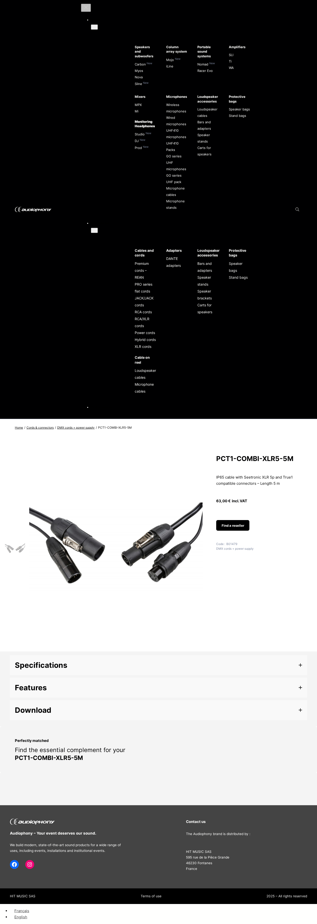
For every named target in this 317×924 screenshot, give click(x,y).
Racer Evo (205, 71)
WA (231, 68)
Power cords (145, 333)
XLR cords (143, 346)
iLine (169, 66)
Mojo (170, 60)
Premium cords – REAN (142, 270)
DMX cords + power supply (76, 427)
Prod (138, 148)
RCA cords (143, 312)
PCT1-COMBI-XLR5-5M (49, 757)
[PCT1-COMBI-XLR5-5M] (115, 646)
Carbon (140, 64)
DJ (137, 141)
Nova (139, 77)
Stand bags (237, 116)
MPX (138, 105)
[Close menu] (86, 8)
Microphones (176, 97)
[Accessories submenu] (94, 230)
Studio (140, 134)
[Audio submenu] (94, 27)
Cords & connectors (40, 427)
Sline (138, 84)
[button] (158, 665)
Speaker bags (239, 109)
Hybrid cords (145, 339)
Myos (139, 71)
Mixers (140, 97)
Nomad (202, 64)
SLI (231, 55)
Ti (230, 61)
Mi (136, 111)
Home (19, 427)
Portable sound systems (204, 51)
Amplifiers (237, 47)
